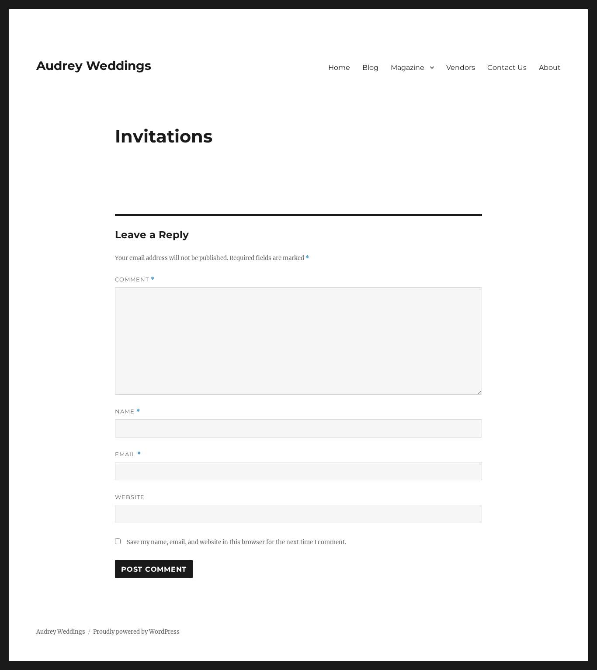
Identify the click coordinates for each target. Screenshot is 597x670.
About (550, 67)
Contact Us (507, 67)
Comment (135, 279)
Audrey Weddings (93, 65)
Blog (370, 67)
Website (130, 496)
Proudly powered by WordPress (136, 631)
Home (339, 67)
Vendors (460, 67)
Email (128, 454)
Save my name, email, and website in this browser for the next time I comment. (236, 542)
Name (127, 411)
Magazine (407, 67)
